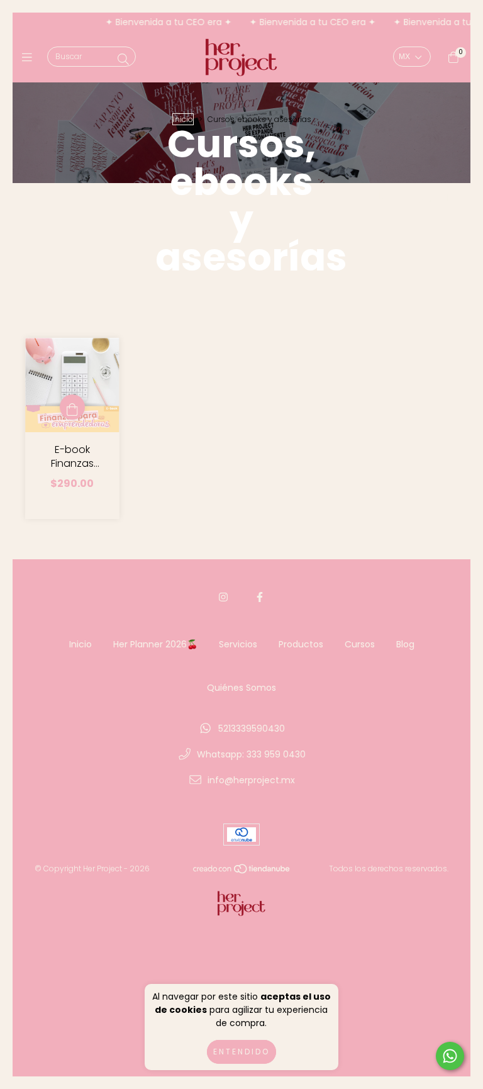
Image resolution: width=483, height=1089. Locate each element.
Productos (301, 644)
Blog (405, 644)
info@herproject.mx (251, 780)
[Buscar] (123, 59)
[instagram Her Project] (223, 597)
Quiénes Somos (241, 687)
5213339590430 (251, 728)
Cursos (360, 644)
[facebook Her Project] (260, 597)
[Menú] (30, 57)
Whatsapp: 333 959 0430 (251, 754)
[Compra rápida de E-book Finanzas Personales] (72, 407)
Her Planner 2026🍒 (155, 644)
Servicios (238, 644)
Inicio (183, 119)
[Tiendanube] (242, 871)
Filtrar (383, 195)
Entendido (241, 1051)
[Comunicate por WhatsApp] (450, 1056)
